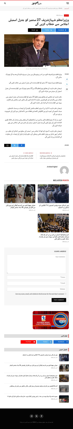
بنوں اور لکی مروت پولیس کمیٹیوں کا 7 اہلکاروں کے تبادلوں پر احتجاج (54, 206)
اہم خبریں (66, 15)
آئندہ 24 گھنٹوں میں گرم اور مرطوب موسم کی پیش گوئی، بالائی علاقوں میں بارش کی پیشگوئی (33, 386)
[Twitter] (67, 84)
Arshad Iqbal (52, 167)
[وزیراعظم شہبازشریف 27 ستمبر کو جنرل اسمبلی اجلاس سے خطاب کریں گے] (36, 50)
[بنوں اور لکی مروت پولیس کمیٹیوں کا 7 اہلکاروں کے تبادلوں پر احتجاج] (53, 193)
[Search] (5, 3)
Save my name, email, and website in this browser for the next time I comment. (39, 294)
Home (60, 8)
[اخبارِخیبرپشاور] (36, 3)
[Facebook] (67, 79)
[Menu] (67, 3)
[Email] (67, 89)
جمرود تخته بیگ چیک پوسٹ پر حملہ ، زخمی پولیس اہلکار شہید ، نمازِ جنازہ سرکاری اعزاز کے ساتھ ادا (32, 396)
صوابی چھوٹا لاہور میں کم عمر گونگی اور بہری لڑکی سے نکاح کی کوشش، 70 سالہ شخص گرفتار (20, 206)
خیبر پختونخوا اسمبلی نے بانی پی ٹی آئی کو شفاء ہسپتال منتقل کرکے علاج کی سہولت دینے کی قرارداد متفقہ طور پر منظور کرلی (54, 237)
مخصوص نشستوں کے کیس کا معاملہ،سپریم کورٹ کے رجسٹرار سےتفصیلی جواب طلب (52, 157)
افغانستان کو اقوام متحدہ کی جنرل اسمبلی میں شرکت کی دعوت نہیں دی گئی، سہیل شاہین (21, 157)
